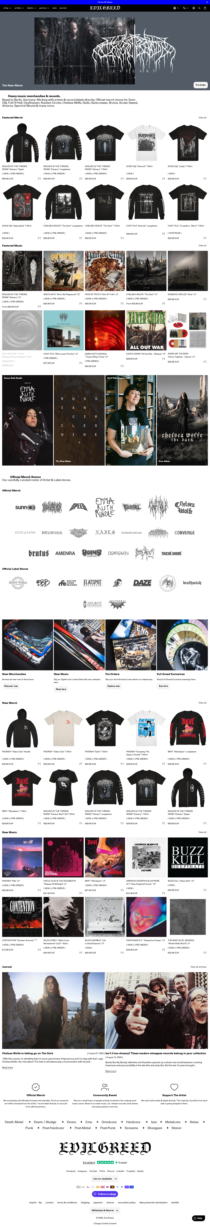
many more (46, 106)
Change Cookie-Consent (105, 1223)
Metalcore (174, 1122)
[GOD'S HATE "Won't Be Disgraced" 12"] (63, 271)
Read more (7, 1067)
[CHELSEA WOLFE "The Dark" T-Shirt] (105, 202)
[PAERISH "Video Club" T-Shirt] (63, 728)
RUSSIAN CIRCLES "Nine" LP (182, 294)
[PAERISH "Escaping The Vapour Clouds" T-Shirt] (146, 728)
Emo (90, 1122)
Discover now (11, 686)
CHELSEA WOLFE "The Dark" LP (141, 294)
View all (202, 117)
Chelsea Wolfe (72, 103)
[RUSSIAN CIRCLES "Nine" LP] (188, 271)
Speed (133, 103)
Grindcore (110, 1122)
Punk (30, 1128)
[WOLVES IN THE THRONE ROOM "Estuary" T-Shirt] (105, 143)
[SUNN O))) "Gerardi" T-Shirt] (146, 143)
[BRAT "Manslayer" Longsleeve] (188, 728)
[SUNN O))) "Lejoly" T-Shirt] (188, 143)
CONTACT (49, 1202)
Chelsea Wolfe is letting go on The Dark (27, 1053)
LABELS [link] (30, 8)
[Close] (207, 2)
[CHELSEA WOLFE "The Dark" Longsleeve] (63, 202)
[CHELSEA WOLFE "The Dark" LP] (146, 271)
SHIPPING (85, 1202)
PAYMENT (98, 1202)
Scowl (123, 103)
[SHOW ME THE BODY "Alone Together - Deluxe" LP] (188, 330)
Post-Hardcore (55, 1128)
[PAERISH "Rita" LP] (22, 857)
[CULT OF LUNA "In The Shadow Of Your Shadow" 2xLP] (22, 330)
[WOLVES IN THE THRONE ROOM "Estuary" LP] (22, 271)
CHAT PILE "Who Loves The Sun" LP (60, 353)
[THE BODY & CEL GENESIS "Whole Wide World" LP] (188, 917)
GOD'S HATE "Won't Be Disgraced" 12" (61, 294)
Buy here (163, 686)
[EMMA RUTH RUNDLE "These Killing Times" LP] (105, 330)
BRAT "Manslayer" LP (95, 880)
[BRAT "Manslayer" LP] (105, 857)
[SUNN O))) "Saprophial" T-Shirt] (22, 202)
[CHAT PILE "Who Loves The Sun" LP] (63, 330)
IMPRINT (33, 1202)
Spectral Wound (24, 106)
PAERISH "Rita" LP (11, 880)
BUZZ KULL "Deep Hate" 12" (181, 880)
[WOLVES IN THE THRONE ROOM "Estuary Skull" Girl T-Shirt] (63, 788)
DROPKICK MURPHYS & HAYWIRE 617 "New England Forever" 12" (143, 882)
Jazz (155, 1122)
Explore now (114, 686)
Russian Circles (51, 103)
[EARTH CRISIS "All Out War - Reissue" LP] (146, 330)
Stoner (178, 1128)
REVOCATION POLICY (127, 1202)
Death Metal (16, 1122)
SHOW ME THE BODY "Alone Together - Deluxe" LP (181, 355)
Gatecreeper (99, 103)
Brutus (113, 103)
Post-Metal (84, 1128)
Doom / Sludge (47, 1122)
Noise (195, 1122)
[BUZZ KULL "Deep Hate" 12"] (188, 857)
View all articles (199, 966)
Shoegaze (156, 1128)
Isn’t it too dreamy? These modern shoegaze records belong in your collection (155, 1053)
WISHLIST (175, 1202)
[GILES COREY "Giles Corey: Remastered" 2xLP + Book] (63, 917)
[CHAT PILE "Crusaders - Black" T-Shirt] (188, 202)
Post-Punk (109, 1128)
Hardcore (135, 1122)
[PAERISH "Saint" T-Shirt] (105, 728)
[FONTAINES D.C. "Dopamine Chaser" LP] (146, 917)
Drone (73, 1122)
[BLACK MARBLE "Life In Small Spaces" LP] (105, 917)
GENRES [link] (42, 8)
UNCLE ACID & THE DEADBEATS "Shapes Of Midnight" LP (59, 882)
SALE (54, 7)
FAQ (40, 1202)
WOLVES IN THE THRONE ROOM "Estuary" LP (14, 296)
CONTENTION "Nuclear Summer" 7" (19, 940)
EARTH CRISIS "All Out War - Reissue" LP (145, 353)
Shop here (61, 689)
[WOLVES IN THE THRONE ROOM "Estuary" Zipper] (22, 143)
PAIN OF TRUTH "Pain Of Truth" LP (101, 294)
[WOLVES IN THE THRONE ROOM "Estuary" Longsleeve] (63, 143)
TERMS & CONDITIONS (67, 1202)
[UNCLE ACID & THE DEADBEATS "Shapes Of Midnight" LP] (63, 857)
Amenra (7, 106)
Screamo (133, 1128)
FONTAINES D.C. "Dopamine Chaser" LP (145, 940)
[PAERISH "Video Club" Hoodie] (22, 728)
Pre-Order (201, 85)
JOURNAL (63, 7)
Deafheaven (32, 103)
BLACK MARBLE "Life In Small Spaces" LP (95, 942)
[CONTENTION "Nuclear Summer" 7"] (22, 917)
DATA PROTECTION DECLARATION (153, 1202)
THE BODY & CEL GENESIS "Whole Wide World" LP (181, 942)
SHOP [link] (6, 8)
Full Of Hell (15, 103)
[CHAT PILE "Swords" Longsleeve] (146, 202)
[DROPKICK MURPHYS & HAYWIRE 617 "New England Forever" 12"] (146, 857)
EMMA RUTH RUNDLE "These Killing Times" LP (96, 355)
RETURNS (110, 1202)
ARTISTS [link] (18, 8)
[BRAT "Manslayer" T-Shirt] (22, 788)
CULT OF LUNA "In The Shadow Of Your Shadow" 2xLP (16, 355)
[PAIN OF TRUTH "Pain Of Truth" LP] (105, 271)
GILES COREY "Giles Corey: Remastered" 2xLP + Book (56, 942)
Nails (86, 103)
